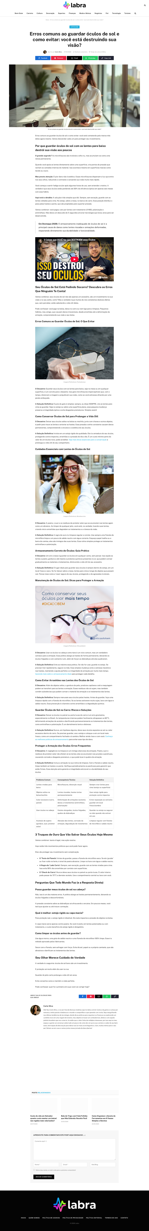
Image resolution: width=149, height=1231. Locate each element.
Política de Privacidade (73, 1218)
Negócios (98, 13)
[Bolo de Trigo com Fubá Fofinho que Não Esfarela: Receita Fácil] (74, 1105)
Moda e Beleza (85, 13)
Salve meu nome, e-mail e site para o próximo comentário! (56, 1170)
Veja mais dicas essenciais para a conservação (88, 440)
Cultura (39, 13)
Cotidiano (74, 27)
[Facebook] (13, 141)
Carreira (30, 13)
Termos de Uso (111, 1218)
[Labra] (74, 5)
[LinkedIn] (13, 152)
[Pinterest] (13, 158)
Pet (107, 13)
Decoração (50, 13)
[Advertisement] (74, 1060)
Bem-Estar (19, 13)
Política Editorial (94, 1218)
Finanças (72, 13)
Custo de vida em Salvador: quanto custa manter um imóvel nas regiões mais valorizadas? (43, 1118)
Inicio (23, 1218)
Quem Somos (34, 1218)
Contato (124, 1218)
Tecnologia (116, 13)
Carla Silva (58, 52)
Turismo (127, 13)
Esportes (61, 13)
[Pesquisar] (145, 5)
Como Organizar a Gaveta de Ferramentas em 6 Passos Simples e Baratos (103, 1118)
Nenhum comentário (81, 52)
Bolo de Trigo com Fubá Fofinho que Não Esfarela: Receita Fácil (74, 1117)
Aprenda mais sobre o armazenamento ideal (53, 674)
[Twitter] (13, 147)
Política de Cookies (51, 1218)
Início (47, 20)
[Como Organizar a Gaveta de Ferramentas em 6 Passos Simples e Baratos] (105, 1105)
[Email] (13, 163)
